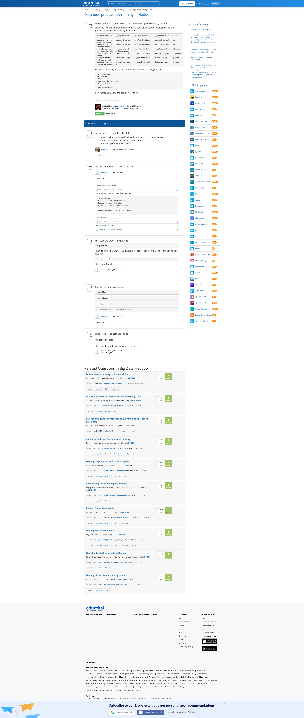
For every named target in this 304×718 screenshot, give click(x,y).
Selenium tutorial (91, 670)
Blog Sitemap (183, 643)
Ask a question (187, 4)
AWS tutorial (118, 680)
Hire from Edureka (208, 632)
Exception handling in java (94, 684)
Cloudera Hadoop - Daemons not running (108, 439)
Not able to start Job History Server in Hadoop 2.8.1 (113, 396)
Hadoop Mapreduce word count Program (107, 461)
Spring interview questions (145, 674)
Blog (180, 632)
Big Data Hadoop (118, 106)
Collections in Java (212, 680)
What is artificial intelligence (181, 680)
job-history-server (111, 411)
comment (111, 114)
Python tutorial (154, 677)
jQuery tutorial (91, 677)
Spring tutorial (202, 670)
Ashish (120, 406)
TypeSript (199, 291)
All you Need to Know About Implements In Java (130, 690)
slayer (129, 106)
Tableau (198, 176)
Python (198, 151)
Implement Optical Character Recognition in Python (99, 690)
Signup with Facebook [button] (153, 712)
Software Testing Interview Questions (98, 687)
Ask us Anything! (201, 321)
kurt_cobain (122, 540)
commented (102, 189)
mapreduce (118, 476)
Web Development (202, 182)
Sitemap (182, 639)
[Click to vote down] (87, 26)
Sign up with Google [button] (124, 712)
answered (104, 149)
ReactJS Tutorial (173, 684)
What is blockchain (150, 680)
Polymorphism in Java (127, 674)
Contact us (182, 629)
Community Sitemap (186, 647)
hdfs (106, 389)
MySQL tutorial (122, 677)
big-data (108, 99)
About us (182, 618)
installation (115, 389)
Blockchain (199, 218)
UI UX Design (200, 188)
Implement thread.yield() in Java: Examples (179, 687)
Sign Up (215, 3)
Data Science (200, 109)
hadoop (98, 99)
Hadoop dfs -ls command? (100, 530)
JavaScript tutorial (201, 674)
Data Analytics (109, 470)
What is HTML (137, 670)
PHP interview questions (94, 674)
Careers (204, 618)
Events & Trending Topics (203, 315)
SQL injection (203, 677)
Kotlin (197, 248)
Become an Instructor (209, 622)
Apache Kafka (200, 297)
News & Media (184, 622)
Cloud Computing (202, 133)
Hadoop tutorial (164, 680)
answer (100, 114)
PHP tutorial (168, 670)
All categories (199, 85)
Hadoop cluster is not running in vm (105, 575)
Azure (197, 200)
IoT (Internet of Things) (203, 242)
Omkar (121, 149)
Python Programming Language (116, 684)
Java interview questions (153, 670)
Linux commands (173, 674)
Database (199, 206)
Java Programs (127, 687)
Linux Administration (203, 254)
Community (183, 636)
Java (196, 194)
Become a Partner (208, 629)
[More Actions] (181, 113)
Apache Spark (200, 303)
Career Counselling (202, 309)
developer (135, 545)
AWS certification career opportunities (98, 680)
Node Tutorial (198, 680)
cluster (116, 99)
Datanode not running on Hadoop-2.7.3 (107, 374)
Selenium (199, 163)
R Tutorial (117, 687)
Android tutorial (187, 674)
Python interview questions (138, 684)
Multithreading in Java (157, 684)
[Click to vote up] (87, 23)
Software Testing (202, 170)
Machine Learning (202, 139)
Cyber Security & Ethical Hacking (203, 121)
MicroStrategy (200, 260)
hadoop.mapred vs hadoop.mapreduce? (107, 483)
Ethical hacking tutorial (188, 677)
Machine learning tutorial (138, 677)
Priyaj (119, 448)
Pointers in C (161, 674)
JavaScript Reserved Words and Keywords (148, 687)
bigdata (129, 454)
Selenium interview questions (110, 670)
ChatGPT (198, 115)
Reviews (181, 625)
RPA (196, 278)
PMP (197, 145)
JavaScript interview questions (184, 670)
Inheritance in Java (111, 674)
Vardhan (126, 108)
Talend (198, 285)
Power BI (198, 97)
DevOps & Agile (201, 103)
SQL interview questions (106, 677)
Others (198, 272)
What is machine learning (170, 677)
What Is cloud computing (133, 680)
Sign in (192, 712)
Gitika (120, 383)
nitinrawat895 (122, 470)
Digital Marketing (202, 224)
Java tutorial (126, 670)
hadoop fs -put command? (100, 508)
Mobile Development (203, 266)
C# (196, 230)
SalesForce (199, 157)
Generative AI (200, 91)
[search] (109, 3)
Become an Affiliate (208, 625)
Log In (206, 3)
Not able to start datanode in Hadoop (106, 552)
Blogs (198, 3)
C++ (196, 236)
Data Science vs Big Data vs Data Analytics (194, 684)
